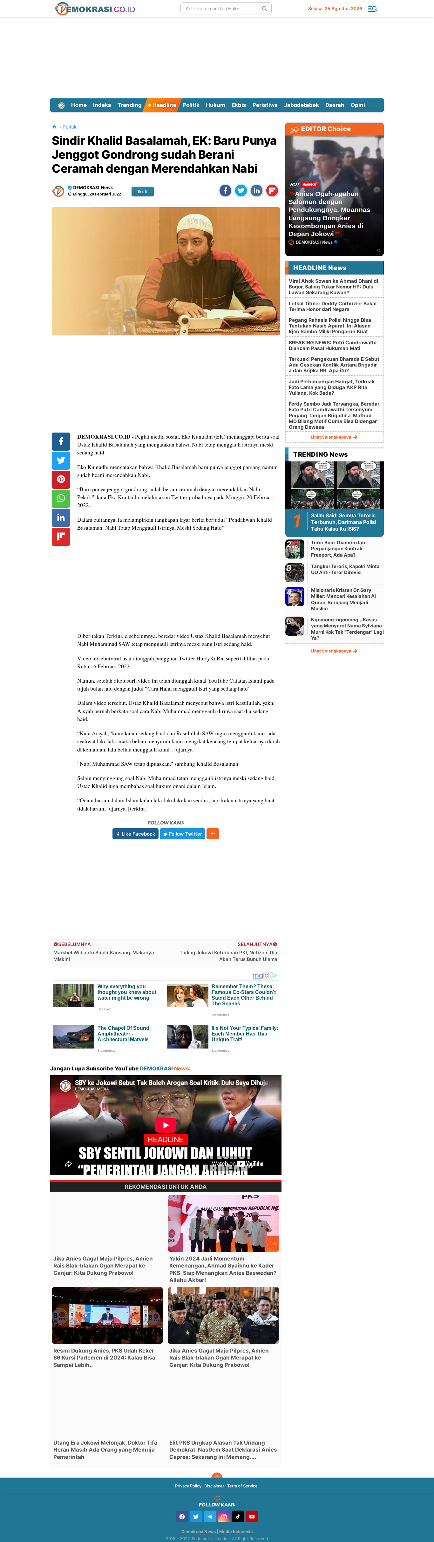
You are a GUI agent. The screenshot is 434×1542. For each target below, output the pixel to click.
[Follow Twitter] (196, 1516)
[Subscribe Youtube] (252, 1516)
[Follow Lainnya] (213, 834)
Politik (191, 105)
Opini (358, 105)
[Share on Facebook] (225, 190)
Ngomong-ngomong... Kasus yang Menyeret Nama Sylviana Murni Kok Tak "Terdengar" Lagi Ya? (347, 629)
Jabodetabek (301, 105)
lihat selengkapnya (331, 437)
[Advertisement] (217, 56)
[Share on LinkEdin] (256, 190)
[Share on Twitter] (241, 190)
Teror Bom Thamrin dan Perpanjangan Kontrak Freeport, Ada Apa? (338, 548)
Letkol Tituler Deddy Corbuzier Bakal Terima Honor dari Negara (332, 306)
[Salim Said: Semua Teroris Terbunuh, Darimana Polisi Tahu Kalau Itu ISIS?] (334, 488)
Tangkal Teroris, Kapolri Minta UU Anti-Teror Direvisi (345, 569)
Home (79, 105)
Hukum (215, 105)
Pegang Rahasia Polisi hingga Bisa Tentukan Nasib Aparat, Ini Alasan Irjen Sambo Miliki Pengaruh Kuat (330, 325)
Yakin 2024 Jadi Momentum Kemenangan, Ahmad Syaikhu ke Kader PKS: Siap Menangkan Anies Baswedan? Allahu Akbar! (223, 1269)
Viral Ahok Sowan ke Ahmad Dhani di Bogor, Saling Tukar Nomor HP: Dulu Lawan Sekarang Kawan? (333, 286)
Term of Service (242, 1485)
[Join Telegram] (210, 1516)
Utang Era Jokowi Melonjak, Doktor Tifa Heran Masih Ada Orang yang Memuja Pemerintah (105, 1449)
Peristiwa (265, 105)
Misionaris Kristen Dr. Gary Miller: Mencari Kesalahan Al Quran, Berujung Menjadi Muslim (343, 599)
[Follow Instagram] (224, 1516)
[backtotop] (217, 1478)
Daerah (334, 105)
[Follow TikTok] (238, 1516)
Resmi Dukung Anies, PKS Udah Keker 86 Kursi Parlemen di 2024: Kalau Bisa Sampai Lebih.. (104, 1357)
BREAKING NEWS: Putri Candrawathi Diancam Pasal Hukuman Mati (332, 345)
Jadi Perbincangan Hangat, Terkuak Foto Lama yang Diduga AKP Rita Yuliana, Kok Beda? (332, 387)
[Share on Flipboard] (272, 190)
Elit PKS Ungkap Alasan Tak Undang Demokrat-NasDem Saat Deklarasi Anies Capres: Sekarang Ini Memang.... (223, 1449)
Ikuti (142, 192)
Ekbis (239, 105)
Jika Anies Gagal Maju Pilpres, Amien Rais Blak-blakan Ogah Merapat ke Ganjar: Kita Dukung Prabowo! (103, 1265)
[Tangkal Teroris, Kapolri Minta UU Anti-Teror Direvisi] (294, 572)
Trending (130, 105)
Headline (163, 105)
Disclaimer (214, 1485)
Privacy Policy (188, 1485)
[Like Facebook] (182, 1516)
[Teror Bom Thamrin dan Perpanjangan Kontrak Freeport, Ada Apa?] (294, 548)
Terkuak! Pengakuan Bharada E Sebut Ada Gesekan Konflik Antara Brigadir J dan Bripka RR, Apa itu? (334, 365)
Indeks (102, 105)
